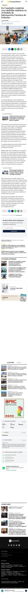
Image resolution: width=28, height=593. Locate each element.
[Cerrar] (26, 591)
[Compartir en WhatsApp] (15, 49)
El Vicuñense (21, 571)
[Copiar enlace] (21, 49)
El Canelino (10, 574)
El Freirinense (9, 567)
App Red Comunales (14, 582)
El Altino (16, 566)
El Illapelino (15, 574)
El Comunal (3, 571)
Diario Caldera (16, 565)
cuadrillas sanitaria (7, 241)
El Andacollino (9, 572)
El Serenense (8, 571)
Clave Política (14, 581)
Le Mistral (20, 581)
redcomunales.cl (4, 553)
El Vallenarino (21, 566)
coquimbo (21, 240)
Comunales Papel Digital (6, 581)
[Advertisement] (14, 316)
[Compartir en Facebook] (9, 49)
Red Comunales (5, 20)
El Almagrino (3, 565)
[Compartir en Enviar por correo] (18, 49)
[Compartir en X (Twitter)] (12, 49)
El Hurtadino (15, 572)
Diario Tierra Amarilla (10, 566)
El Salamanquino (21, 574)
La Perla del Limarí (10, 573)
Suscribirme (14, 231)
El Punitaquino (18, 573)
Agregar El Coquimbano (6, 23)
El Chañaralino (10, 565)
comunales (15, 240)
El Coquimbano (15, 571)
